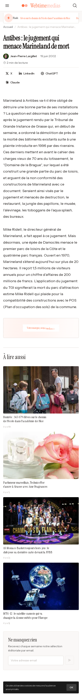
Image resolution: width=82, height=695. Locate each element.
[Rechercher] (75, 6)
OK (71, 687)
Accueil (8, 27)
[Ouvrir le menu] (7, 6)
